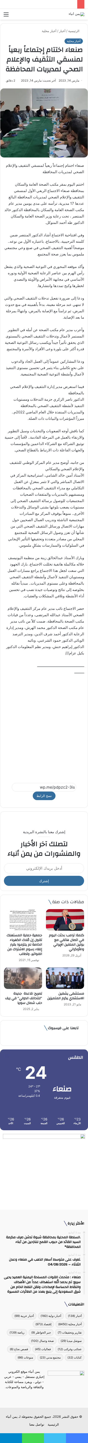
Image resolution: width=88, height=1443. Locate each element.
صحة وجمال (42, 1341)
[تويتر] (47, 1396)
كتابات (74, 1357)
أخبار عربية (24, 1316)
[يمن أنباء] (76, 14)
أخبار (62, 31)
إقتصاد (43, 1324)
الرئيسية (74, 31)
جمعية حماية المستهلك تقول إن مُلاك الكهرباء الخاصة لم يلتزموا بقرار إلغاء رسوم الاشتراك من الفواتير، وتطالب (24, 944)
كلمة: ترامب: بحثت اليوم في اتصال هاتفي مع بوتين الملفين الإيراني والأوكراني (66, 942)
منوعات (25, 1357)
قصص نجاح (19, 1349)
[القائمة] (6, 16)
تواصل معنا (36, 1424)
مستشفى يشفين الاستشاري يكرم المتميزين (65, 995)
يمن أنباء (12, 1417)
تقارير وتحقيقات (70, 1332)
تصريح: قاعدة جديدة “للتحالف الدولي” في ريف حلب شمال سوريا (23, 998)
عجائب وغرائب (70, 1349)
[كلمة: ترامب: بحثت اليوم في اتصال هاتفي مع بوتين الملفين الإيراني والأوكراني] (65, 920)
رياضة (17, 1332)
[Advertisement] (44, 727)
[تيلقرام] (41, 1396)
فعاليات (43, 1349)
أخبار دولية (51, 1316)
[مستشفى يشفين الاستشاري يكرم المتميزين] (65, 978)
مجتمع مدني (50, 1357)
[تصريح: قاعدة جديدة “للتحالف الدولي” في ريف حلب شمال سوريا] (23, 978)
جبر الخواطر (41, 1332)
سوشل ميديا (71, 1341)
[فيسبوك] (53, 1396)
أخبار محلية (49, 31)
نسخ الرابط (44, 796)
